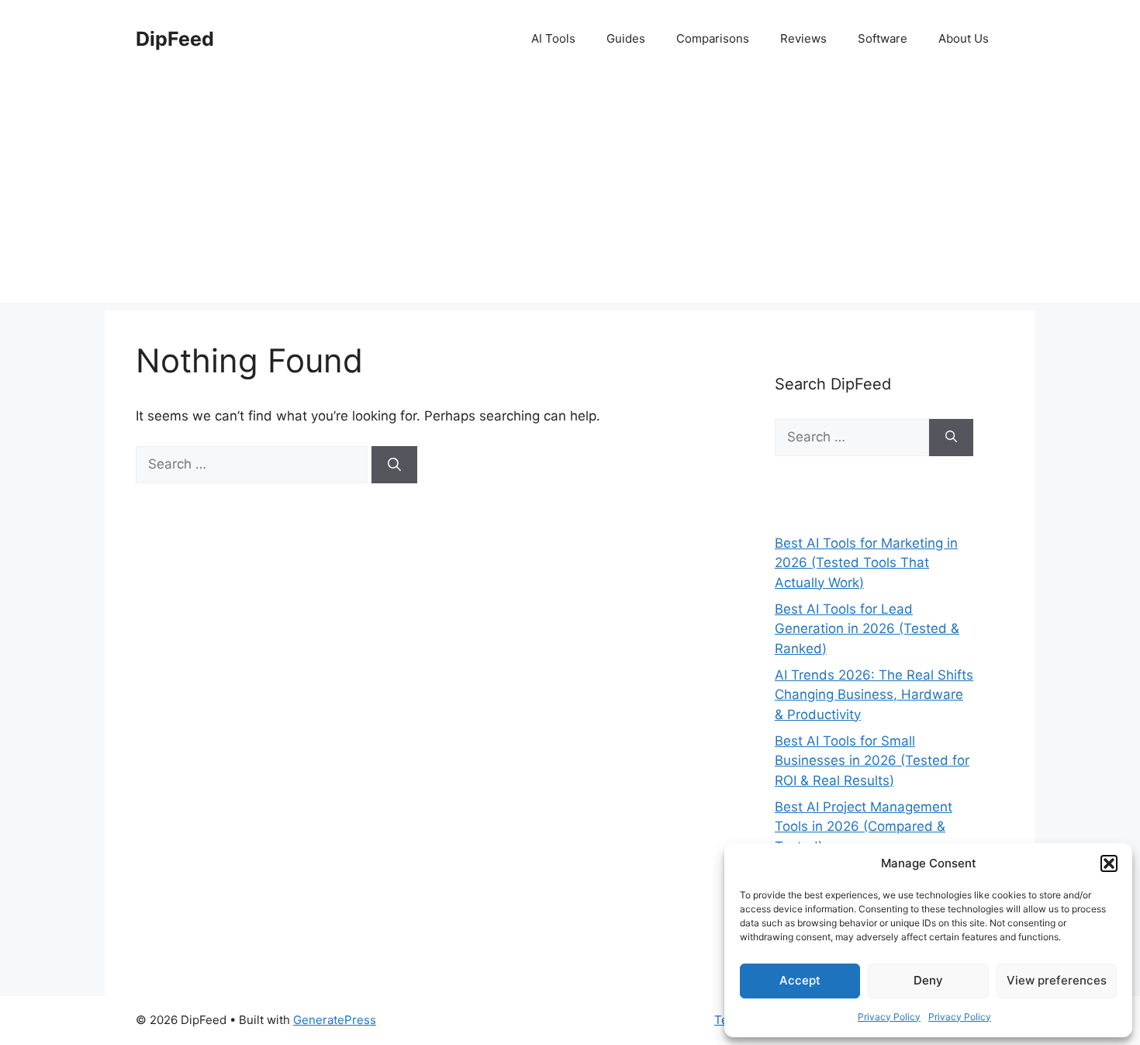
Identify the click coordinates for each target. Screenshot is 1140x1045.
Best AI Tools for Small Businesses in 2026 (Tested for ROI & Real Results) (872, 760)
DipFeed (175, 38)
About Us (963, 38)
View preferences (1057, 980)
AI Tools (553, 38)
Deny (928, 980)
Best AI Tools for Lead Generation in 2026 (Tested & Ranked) (867, 628)
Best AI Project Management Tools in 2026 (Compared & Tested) (863, 826)
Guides (625, 38)
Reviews (803, 38)
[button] (1109, 863)
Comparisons (712, 38)
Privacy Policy (889, 1017)
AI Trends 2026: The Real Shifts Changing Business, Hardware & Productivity (874, 694)
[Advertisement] (570, 194)
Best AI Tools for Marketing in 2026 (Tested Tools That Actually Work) (866, 562)
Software (882, 38)
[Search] (394, 464)
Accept (799, 980)
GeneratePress (334, 1019)
